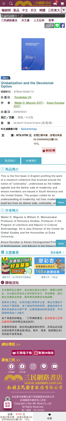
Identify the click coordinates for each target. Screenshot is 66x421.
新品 (16, 10)
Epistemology (29, 128)
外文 (34, 10)
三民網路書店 (9, 20)
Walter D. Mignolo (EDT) (28, 103)
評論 (51, 25)
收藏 (49, 418)
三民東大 (54, 10)
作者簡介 (31, 160)
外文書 (25, 20)
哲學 (51, 20)
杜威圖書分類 (10, 128)
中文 (25, 10)
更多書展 (56, 252)
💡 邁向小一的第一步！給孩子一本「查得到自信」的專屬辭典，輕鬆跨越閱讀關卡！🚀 (10, 16)
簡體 (42, 10)
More (61, 202)
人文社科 (39, 20)
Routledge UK (22, 97)
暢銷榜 (6, 10)
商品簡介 (10, 160)
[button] (63, 267)
